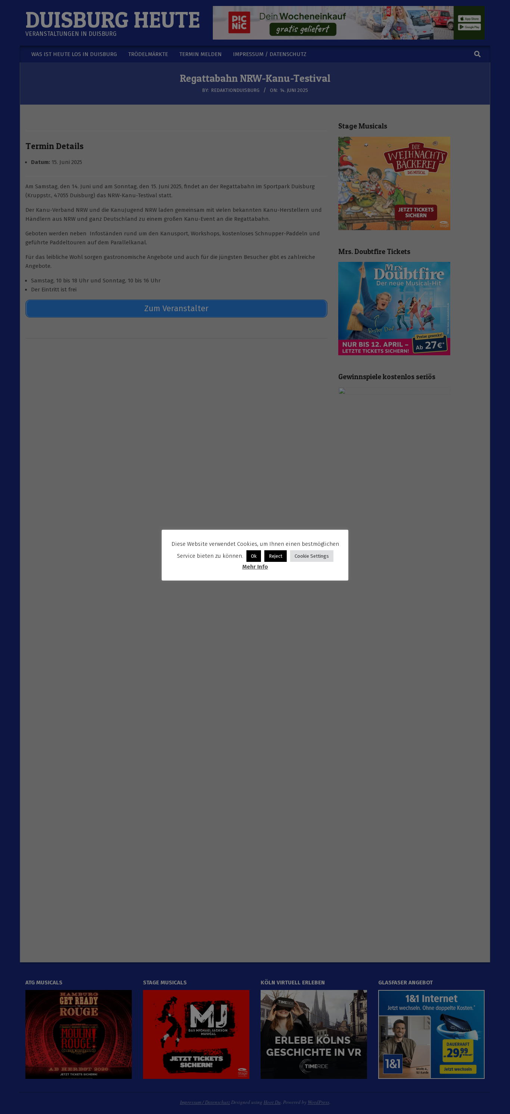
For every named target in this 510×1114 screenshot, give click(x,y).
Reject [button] (275, 556)
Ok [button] (253, 556)
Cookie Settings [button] (312, 556)
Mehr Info (255, 566)
